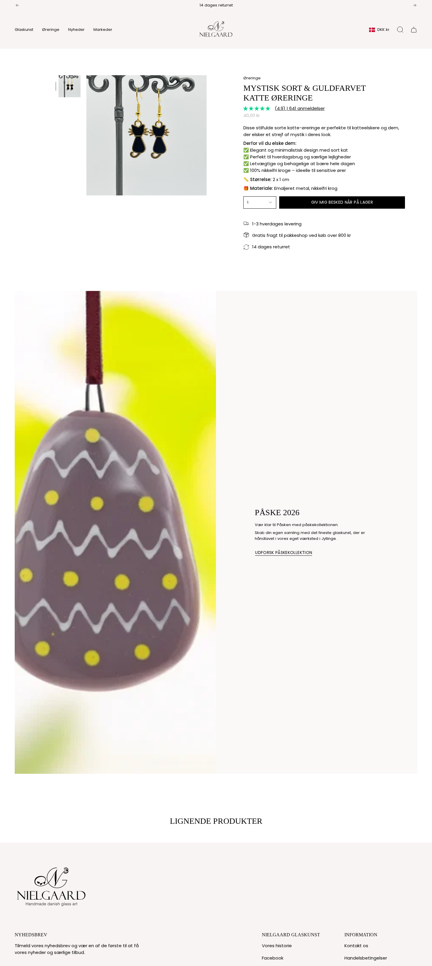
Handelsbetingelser (365, 958)
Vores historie (277, 945)
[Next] (414, 5)
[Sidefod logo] (51, 885)
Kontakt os (356, 945)
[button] (24, 29)
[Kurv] (414, 30)
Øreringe (252, 78)
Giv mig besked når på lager (342, 202)
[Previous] (17, 5)
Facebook (272, 958)
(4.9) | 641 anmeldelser (300, 108)
